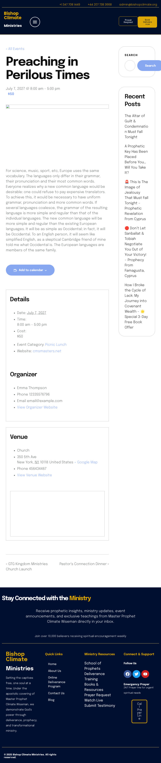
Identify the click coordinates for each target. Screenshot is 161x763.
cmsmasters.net (47, 351)
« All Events (15, 49)
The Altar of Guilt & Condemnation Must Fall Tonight (136, 126)
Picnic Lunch (56, 345)
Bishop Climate (12, 15)
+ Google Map (86, 462)
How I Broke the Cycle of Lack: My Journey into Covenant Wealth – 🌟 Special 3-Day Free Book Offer (136, 306)
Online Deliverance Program (56, 682)
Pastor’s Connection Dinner (84, 564)
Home (52, 664)
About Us (54, 671)
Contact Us (56, 693)
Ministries (13, 25)
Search (131, 55)
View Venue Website (34, 475)
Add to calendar (31, 270)
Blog (51, 700)
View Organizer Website (37, 407)
